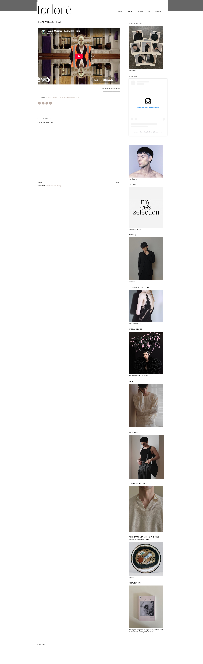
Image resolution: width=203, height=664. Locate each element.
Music (50, 97)
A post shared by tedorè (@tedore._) (148, 132)
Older (117, 182)
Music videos (58, 97)
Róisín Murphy (69, 97)
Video (78, 97)
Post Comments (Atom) (53, 186)
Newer (40, 182)
